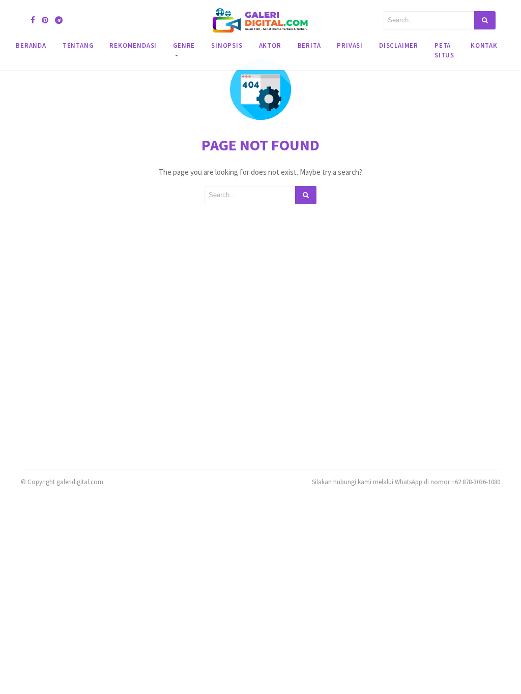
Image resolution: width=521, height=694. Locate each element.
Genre (184, 45)
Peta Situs (444, 50)
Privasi (350, 45)
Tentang (78, 45)
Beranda (31, 45)
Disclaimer (398, 45)
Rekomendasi (133, 45)
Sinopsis (226, 45)
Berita (309, 45)
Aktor (270, 45)
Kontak (484, 45)
